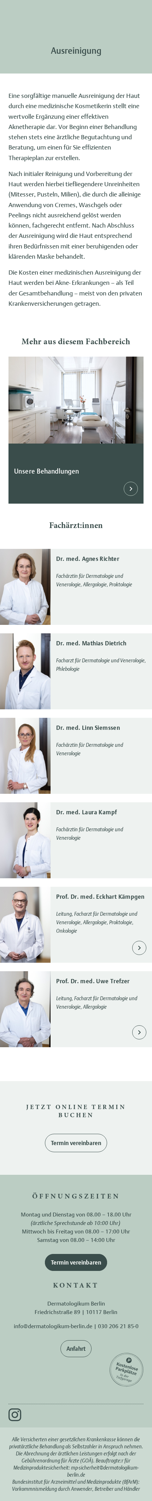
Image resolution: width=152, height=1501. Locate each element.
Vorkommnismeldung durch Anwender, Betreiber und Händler (76, 1489)
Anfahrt (76, 1348)
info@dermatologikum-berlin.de (53, 1326)
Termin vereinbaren (76, 1143)
